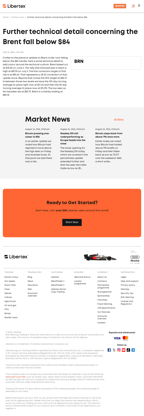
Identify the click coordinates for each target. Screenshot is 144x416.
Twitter (114, 350)
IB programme (104, 292)
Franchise (102, 300)
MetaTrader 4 (57, 281)
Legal (123, 277)
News (30, 281)
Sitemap (125, 289)
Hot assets (9, 281)
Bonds (7, 313)
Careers (101, 323)
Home (6, 17)
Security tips (127, 293)
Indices (8, 297)
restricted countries (15, 377)
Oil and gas (10, 305)
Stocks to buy (11, 277)
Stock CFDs (10, 285)
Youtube (123, 350)
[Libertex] (14, 6)
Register (119, 6)
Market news (17, 17)
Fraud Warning (104, 304)
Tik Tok (128, 350)
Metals (7, 293)
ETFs (6, 309)
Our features (103, 312)
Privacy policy (128, 285)
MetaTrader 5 (57, 285)
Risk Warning (127, 297)
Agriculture (10, 301)
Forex (7, 289)
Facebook (109, 350)
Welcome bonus (82, 277)
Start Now (72, 222)
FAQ (30, 289)
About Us (102, 277)
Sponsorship (103, 296)
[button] (139, 6)
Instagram (119, 350)
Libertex (55, 277)
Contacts (102, 281)
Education (33, 285)
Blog (30, 277)
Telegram (133, 350)
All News (118, 120)
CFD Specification (106, 308)
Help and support (130, 281)
